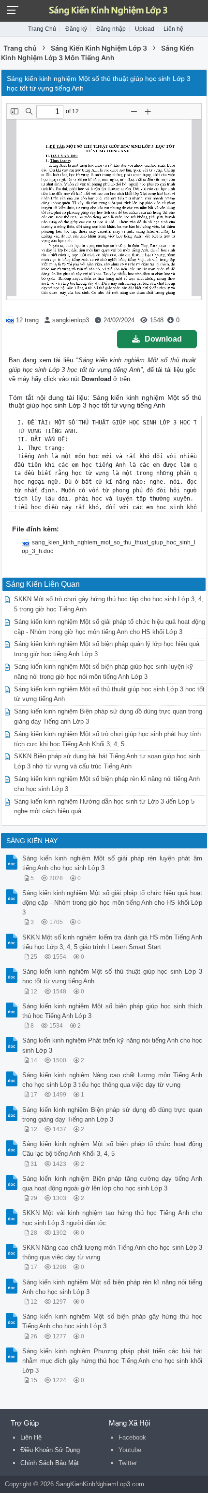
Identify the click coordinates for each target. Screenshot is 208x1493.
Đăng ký (76, 29)
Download (163, 339)
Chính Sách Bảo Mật (49, 1463)
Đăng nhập (111, 29)
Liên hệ (173, 29)
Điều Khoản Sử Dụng (50, 1449)
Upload (144, 29)
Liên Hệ (31, 1437)
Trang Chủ (42, 29)
